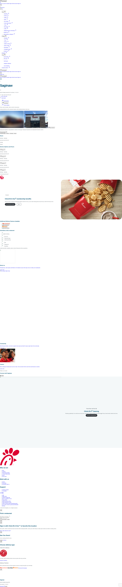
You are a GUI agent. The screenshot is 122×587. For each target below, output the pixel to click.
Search (8, 519)
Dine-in (3, 149)
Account (15, 3)
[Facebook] (1, 375)
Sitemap (3, 505)
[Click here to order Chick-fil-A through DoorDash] (6, 223)
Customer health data (6, 497)
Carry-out (3, 156)
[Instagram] (3, 375)
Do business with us (5, 484)
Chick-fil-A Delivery (3, 560)
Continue (4, 540)
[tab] (3, 133)
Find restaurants (4, 1)
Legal (3, 495)
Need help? (3, 98)
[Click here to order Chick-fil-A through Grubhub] (4, 226)
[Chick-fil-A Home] (2, 7)
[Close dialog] (1, 510)
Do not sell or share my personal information (10, 504)
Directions (2, 586)
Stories (3, 475)
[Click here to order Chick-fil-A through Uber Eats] (5, 225)
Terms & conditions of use (7, 498)
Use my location (4, 519)
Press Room (4, 476)
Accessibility (4, 490)
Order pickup (6, 100)
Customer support (5, 489)
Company (4, 471)
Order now (2, 74)
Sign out (19, 3)
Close (6, 586)
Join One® (10, 204)
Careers (3, 481)
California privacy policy (6, 501)
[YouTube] (2, 493)
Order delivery (6, 103)
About (3, 470)
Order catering (6, 105)
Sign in (19, 204)
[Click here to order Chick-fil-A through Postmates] (5, 228)
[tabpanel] (61, 252)
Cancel (1, 540)
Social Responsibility (6, 472)
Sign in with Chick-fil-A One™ (5, 530)
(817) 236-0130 (4, 96)
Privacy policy (4, 499)
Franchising (4, 483)
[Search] (1, 5)
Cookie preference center (6, 502)
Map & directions (52, 127)
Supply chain (4, 496)
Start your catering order (91, 415)
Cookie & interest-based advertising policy (9, 503)
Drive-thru (3, 163)
